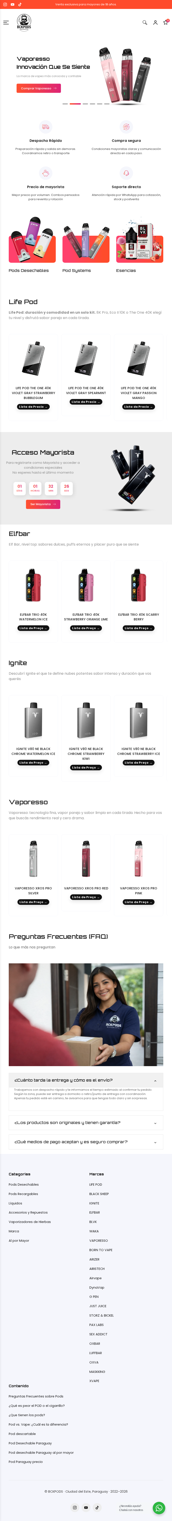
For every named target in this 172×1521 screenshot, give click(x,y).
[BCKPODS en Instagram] (5, 4)
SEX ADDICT (98, 1334)
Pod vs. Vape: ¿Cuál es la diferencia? (38, 1424)
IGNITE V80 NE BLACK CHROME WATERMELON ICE (33, 751)
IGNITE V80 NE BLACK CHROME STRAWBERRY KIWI (86, 754)
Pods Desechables (29, 270)
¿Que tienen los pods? (27, 1415)
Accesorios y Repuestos (28, 1212)
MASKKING (97, 1372)
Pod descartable (22, 1434)
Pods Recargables (23, 1194)
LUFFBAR (95, 1353)
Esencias (126, 270)
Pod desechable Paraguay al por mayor (41, 1452)
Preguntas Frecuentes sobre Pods (36, 1396)
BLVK (93, 1222)
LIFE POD (95, 1184)
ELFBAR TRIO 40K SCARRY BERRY (138, 617)
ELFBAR (94, 1212)
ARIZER (94, 1259)
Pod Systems (76, 270)
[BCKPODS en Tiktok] (20, 4)
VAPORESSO (98, 1240)
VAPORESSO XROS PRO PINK (138, 890)
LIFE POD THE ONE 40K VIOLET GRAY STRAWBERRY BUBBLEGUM (33, 393)
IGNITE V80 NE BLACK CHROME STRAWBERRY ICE (138, 751)
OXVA (94, 1362)
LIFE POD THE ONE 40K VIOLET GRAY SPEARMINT (86, 390)
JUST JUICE (97, 1306)
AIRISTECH (97, 1269)
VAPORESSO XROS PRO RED (86, 888)
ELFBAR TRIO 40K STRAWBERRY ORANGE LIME (86, 617)
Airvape (95, 1278)
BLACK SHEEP (99, 1194)
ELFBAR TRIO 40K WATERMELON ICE (33, 617)
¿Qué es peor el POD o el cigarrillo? (37, 1405)
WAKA (94, 1231)
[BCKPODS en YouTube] (12, 4)
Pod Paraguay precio (26, 1462)
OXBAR (94, 1343)
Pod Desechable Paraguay (30, 1443)
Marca (14, 1231)
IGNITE (94, 1203)
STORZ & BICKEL (101, 1315)
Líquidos (15, 1203)
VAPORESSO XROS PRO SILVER (33, 890)
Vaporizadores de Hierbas (30, 1222)
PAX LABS (96, 1325)
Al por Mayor (19, 1240)
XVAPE (94, 1381)
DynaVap (96, 1287)
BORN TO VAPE (100, 1250)
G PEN (94, 1296)
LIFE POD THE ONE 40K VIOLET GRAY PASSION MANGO (139, 393)
